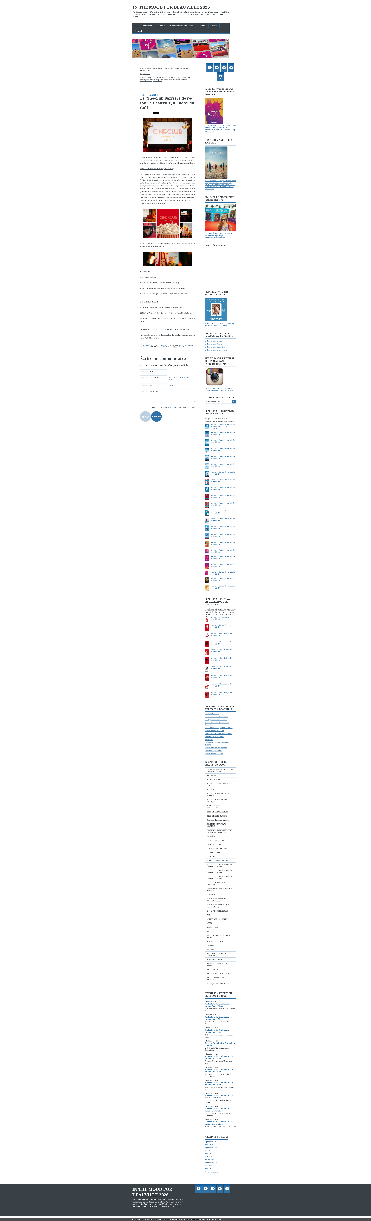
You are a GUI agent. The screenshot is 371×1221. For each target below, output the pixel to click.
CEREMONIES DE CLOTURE (217, 816)
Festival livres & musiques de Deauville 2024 (220, 890)
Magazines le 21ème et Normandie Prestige (217, 744)
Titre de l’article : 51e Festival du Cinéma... (220, 1044)
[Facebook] (209, 67)
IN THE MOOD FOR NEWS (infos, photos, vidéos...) (219, 906)
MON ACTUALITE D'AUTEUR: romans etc (219, 936)
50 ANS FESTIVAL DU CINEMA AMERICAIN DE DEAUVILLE (220, 770)
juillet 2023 (209, 1168)
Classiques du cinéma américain (218, 820)
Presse (214, 25)
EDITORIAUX (211, 856)
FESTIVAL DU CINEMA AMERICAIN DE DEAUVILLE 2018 (220, 878)
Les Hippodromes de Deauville (216, 720)
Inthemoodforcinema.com (181, 25)
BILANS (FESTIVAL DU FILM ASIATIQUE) (217, 801)
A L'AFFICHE (211, 775)
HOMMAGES (211, 895)
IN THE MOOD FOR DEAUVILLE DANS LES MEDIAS (218, 900)
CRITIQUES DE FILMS (215, 844)
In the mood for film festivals (215, 347)
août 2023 (208, 1165)
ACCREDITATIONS (213, 779)
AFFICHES (210, 790)
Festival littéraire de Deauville (216, 748)
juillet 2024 (209, 1154)
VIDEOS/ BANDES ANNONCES (218, 984)
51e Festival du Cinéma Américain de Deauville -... (219, 1018)
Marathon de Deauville (213, 751)
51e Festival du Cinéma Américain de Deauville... (219, 1031)
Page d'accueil (145, 74)
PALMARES (211, 945)
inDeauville (209, 740)
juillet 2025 (209, 1145)
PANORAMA (211, 949)
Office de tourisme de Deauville (216, 717)
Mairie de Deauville (212, 714)
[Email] (220, 76)
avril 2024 (208, 1157)
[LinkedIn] (224, 67)
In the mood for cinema (213, 341)
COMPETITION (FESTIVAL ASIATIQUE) (216, 825)
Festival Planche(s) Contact (214, 731)
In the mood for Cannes (213, 344)
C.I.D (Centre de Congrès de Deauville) (219, 728)
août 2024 (208, 1151)
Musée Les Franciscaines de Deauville (218, 734)
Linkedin (161, 25)
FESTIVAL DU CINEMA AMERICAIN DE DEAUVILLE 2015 (220, 865)
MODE (209, 931)
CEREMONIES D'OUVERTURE (217, 812)
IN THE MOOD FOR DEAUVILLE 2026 (171, 7)
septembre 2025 (211, 1142)
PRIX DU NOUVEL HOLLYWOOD (219, 974)
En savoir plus (217, 1219)
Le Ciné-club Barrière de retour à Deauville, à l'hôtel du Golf (167, 103)
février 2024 (209, 1159)
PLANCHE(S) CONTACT (215, 959)
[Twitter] (217, 67)
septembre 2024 (211, 1148)
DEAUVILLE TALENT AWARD (217, 848)
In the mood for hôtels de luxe (216, 350)
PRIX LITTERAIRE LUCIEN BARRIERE (216, 979)
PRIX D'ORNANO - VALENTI (217, 970)
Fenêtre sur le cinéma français (218, 860)
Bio (136, 25)
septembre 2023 (211, 1162)
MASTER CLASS (212, 927)
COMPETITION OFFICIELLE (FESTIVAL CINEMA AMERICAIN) (220, 831)
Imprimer (165, 347)
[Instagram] (231, 67)
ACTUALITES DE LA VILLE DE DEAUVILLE (217, 785)
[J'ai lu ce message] (369, 1219)
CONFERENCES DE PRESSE (216, 840)
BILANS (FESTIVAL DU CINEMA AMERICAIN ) (218, 795)
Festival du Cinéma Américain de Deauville (217, 724)
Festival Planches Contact (214, 754)
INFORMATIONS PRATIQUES (217, 911)
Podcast (138, 31)
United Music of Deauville (214, 737)
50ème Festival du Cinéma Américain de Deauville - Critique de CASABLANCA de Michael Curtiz (167, 69)
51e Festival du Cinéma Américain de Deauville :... (219, 1005)
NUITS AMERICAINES (215, 941)
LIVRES (209, 923)
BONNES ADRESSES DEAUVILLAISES (214, 807)
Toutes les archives (212, 1172)
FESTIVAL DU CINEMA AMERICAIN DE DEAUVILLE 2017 (220, 872)
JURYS (209, 915)
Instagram (147, 25)
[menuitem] (136, 25)
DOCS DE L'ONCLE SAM (215, 852)
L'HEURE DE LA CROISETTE (217, 919)
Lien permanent (162, 345)
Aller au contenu (7, 2)
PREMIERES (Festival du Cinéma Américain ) (218, 964)
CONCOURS (211, 836)
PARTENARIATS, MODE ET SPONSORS (216, 954)
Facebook (201, 25)
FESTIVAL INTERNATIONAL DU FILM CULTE (218, 884)
